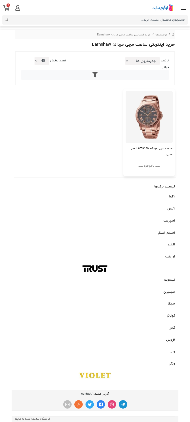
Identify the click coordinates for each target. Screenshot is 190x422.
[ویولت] (95, 375)
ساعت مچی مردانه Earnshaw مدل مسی (151, 151)
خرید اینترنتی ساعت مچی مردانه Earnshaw (124, 35)
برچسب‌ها (161, 35)
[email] (67, 404)
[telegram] (123, 404)
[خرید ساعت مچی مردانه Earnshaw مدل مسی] (149, 117)
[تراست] (95, 268)
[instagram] (112, 404)
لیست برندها (164, 186)
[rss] (78, 404)
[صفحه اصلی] (173, 35)
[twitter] (90, 404)
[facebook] (101, 404)
